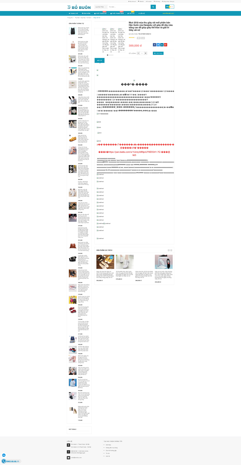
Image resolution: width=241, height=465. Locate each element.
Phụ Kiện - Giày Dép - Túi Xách (83, 17)
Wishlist (142, 1)
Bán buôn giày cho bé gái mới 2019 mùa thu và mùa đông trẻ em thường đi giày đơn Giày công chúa (83, 359)
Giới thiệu (108, 445)
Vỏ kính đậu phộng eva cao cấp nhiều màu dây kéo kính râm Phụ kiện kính (83, 348)
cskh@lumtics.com (76, 457)
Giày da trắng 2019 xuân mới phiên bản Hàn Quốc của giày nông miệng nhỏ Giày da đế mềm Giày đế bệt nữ (83, 371)
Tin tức (132, 13)
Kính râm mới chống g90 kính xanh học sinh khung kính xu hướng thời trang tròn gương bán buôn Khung (83, 288)
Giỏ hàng (157, 1)
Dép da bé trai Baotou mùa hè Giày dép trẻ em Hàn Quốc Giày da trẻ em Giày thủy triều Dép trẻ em (83, 138)
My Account (133, 1)
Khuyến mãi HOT (168, 13)
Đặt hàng (159, 53)
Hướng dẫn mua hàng (111, 448)
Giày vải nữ (96, 17)
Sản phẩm (86, 13)
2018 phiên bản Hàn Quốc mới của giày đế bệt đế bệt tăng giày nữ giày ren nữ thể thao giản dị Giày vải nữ (124, 274)
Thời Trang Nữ (101, 13)
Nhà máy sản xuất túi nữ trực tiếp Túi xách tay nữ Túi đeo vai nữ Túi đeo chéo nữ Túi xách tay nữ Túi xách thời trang (83, 59)
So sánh (149, 1)
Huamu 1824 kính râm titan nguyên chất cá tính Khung (83, 183)
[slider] (132, 37)
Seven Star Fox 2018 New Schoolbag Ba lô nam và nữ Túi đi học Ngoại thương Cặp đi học (84, 299)
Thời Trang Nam (118, 13)
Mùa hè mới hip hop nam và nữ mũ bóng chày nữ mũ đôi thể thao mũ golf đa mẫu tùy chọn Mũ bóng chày (83, 396)
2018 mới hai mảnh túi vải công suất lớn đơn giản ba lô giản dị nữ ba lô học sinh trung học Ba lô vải (83, 338)
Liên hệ (142, 13)
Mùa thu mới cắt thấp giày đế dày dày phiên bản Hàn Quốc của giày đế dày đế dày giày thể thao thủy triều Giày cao (83, 193)
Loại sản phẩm (99, 7)
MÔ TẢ (99, 60)
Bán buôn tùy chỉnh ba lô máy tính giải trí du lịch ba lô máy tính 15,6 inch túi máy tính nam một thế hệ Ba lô (83, 31)
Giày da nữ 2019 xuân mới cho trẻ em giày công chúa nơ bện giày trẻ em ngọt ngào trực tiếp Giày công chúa (84, 206)
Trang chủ (74, 13)
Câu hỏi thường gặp (111, 450)
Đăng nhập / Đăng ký (168, 1)
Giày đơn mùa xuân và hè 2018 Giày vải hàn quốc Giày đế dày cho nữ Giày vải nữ (83, 99)
